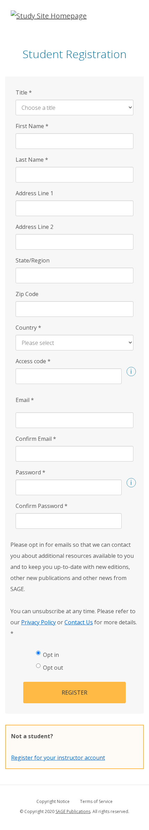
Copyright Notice (53, 801)
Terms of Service (96, 801)
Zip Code (27, 294)
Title (24, 92)
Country (28, 327)
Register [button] (74, 692)
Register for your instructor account (58, 757)
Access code (33, 361)
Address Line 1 (34, 193)
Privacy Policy (38, 622)
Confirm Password (42, 506)
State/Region (33, 260)
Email (25, 400)
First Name (32, 126)
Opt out (53, 667)
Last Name (32, 159)
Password (30, 472)
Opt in (51, 655)
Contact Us (78, 622)
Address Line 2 (34, 227)
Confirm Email (36, 439)
